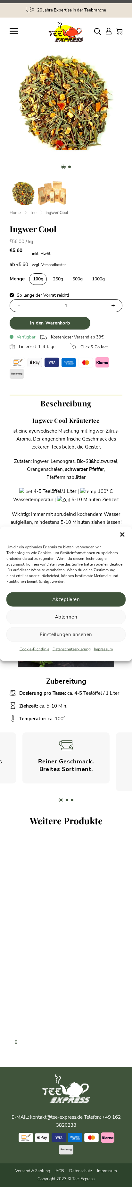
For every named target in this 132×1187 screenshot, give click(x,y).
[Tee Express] (66, 31)
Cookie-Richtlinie (34, 648)
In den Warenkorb (50, 323)
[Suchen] (97, 31)
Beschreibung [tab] (66, 403)
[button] (122, 534)
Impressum (103, 648)
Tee (33, 213)
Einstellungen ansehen (66, 634)
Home (15, 213)
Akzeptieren (66, 599)
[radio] (38, 279)
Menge (17, 279)
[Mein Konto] (108, 31)
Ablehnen (66, 617)
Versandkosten (54, 264)
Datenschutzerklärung (72, 648)
